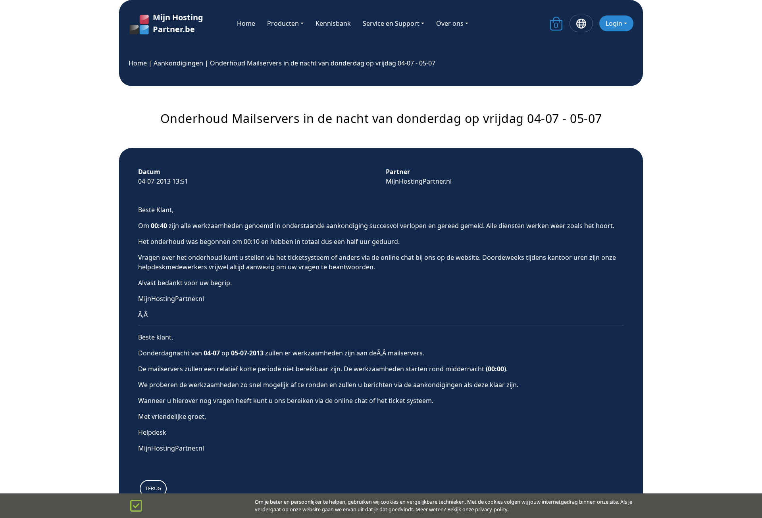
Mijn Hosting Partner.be (178, 23)
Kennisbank (333, 23)
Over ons (450, 23)
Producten (283, 23)
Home (246, 23)
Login (614, 23)
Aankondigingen (178, 63)
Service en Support (391, 23)
